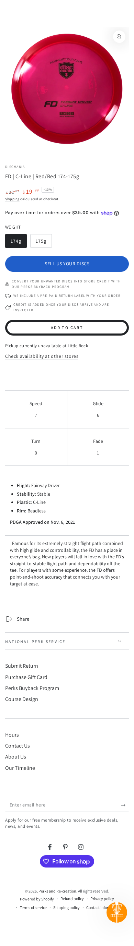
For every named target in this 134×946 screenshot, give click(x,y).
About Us (15, 756)
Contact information (103, 907)
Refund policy (72, 898)
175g (43, 243)
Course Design (21, 699)
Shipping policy (66, 907)
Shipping (12, 199)
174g (18, 243)
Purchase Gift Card (26, 677)
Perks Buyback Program (32, 688)
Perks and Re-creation (57, 891)
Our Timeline (20, 768)
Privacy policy (102, 898)
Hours (12, 734)
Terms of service (33, 907)
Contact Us (17, 745)
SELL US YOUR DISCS (67, 263)
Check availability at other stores (41, 356)
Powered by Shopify (37, 898)
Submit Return (21, 665)
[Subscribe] (125, 805)
